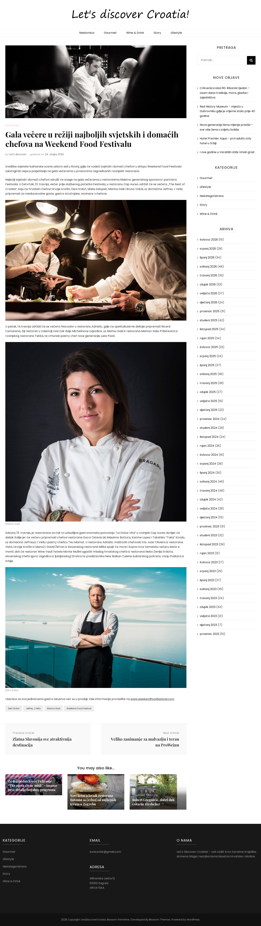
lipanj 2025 (207, 365)
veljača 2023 (208, 616)
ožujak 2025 (208, 392)
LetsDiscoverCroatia (93, 919)
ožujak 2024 (208, 499)
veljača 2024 (208, 508)
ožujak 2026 (208, 284)
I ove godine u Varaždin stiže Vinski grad (227, 152)
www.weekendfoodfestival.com (152, 699)
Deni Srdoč (14, 708)
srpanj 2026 (208, 249)
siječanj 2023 (208, 625)
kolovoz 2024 (209, 455)
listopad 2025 (209, 329)
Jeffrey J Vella (33, 708)
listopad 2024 (209, 437)
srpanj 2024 (208, 464)
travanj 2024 (208, 491)
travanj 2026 (208, 275)
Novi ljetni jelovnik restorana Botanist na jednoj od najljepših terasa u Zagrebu (93, 799)
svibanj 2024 (208, 481)
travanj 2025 (208, 383)
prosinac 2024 (210, 419)
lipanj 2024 (207, 473)
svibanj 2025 (208, 374)
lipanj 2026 (207, 257)
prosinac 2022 (209, 634)
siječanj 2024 (209, 517)
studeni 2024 (209, 428)
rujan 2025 (207, 338)
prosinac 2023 (209, 526)
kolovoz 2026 (209, 240)
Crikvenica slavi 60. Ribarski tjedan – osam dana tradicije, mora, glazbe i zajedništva (225, 93)
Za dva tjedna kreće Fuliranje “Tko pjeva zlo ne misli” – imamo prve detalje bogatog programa (32, 785)
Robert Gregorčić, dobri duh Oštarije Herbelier (153, 802)
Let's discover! (17, 154)
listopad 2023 (209, 544)
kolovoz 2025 (209, 347)
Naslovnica (86, 33)
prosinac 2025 (209, 311)
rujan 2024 (207, 446)
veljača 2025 (208, 401)
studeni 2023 (208, 535)
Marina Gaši (53, 708)
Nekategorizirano (212, 196)
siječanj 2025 (208, 410)
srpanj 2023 (208, 571)
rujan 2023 (207, 553)
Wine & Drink (135, 33)
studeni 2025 (208, 320)
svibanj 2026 (208, 266)
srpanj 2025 (208, 356)
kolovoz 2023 (209, 562)
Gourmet (110, 33)
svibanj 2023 (208, 589)
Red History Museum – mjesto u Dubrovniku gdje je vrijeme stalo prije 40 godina (227, 111)
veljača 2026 (208, 293)
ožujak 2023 (208, 607)
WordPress (193, 919)
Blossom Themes (159, 919)
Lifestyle (176, 33)
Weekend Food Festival (79, 708)
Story (157, 33)
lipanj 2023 (207, 580)
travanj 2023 (208, 598)
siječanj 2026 (208, 302)
